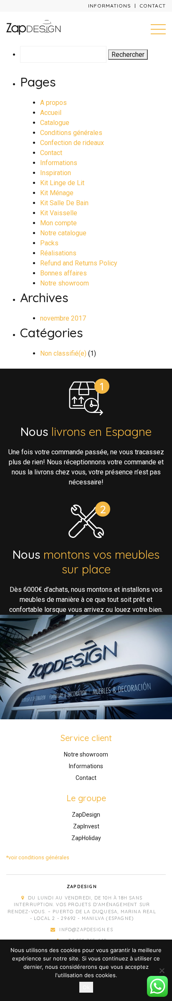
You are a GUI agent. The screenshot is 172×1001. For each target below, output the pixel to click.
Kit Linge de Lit (62, 183)
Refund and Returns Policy (78, 263)
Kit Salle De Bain (64, 203)
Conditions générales (71, 133)
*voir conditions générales (37, 857)
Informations (109, 6)
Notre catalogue (63, 233)
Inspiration (55, 173)
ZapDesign (86, 814)
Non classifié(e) (63, 353)
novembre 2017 (63, 318)
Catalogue (54, 123)
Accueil (50, 113)
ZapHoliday (86, 838)
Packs (49, 243)
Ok (86, 987)
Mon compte (58, 223)
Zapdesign (82, 886)
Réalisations (58, 253)
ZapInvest (86, 826)
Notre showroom (64, 283)
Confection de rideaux (72, 143)
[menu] (158, 28)
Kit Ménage (56, 193)
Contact (152, 6)
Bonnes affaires (63, 273)
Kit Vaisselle (58, 213)
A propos (53, 103)
